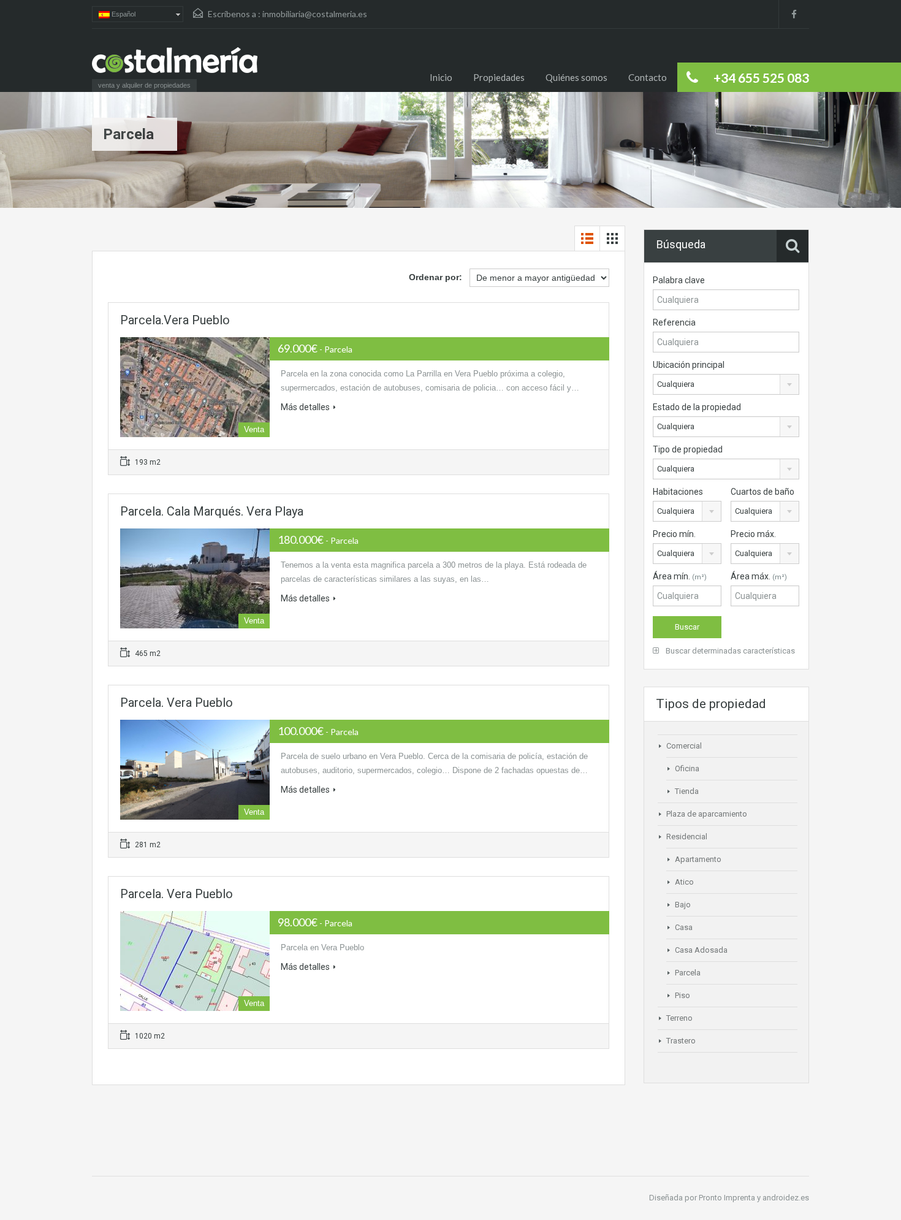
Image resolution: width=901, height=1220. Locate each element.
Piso (682, 995)
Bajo (683, 904)
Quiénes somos (576, 77)
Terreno (679, 1018)
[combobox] (726, 384)
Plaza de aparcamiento (706, 813)
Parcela (688, 972)
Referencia (674, 322)
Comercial (684, 745)
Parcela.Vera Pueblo (175, 320)
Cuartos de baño (762, 492)
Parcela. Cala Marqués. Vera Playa (211, 511)
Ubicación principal (688, 365)
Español (122, 14)
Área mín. (680, 576)
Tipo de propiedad (688, 449)
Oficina (687, 768)
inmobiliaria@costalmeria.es (314, 14)
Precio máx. (753, 534)
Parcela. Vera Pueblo (176, 702)
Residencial (686, 836)
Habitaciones (678, 492)
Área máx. (759, 576)
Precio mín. (674, 534)
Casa (684, 927)
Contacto (647, 77)
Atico (684, 881)
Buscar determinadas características (729, 650)
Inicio (441, 77)
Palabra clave (679, 280)
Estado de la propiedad (697, 407)
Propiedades (499, 77)
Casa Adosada (701, 950)
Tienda (687, 791)
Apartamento (698, 859)
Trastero (681, 1040)
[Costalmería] (174, 66)
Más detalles (305, 407)
